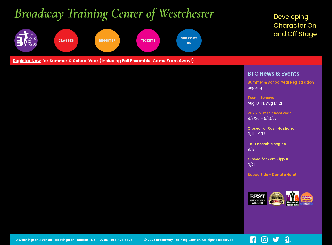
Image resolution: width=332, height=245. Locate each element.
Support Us (189, 40)
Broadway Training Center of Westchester (114, 13)
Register (107, 40)
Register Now (27, 61)
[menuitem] (30, 40)
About (26, 40)
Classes (66, 40)
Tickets (148, 40)
